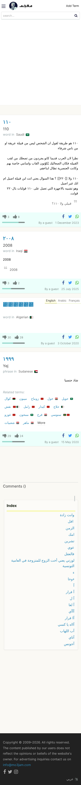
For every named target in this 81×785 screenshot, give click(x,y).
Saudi (20, 134)
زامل (27, 407)
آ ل (72, 598)
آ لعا (71, 605)
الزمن (70, 528)
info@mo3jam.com (17, 765)
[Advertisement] (40, 62)
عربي (70, 779)
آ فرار (70, 592)
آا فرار (69, 618)
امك (71, 534)
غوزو (8, 415)
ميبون (23, 399)
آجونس (69, 644)
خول (50, 399)
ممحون (24, 415)
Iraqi (20, 251)
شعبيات (10, 423)
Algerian (22, 317)
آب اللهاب (67, 631)
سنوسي (56, 415)
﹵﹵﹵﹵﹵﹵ (18, 304)
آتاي (71, 637)
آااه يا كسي (66, 624)
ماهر (26, 423)
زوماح (35, 399)
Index (12, 505)
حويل (65, 399)
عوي (71, 547)
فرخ (40, 415)
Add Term (72, 5)
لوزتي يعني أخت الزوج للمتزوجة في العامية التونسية (42, 563)
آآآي (71, 611)
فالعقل (69, 554)
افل (71, 521)
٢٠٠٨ (8, 238)
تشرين (69, 541)
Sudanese (26, 371)
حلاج (56, 407)
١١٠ (7, 122)
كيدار (42, 407)
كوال (8, 399)
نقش (8, 407)
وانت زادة (67, 515)
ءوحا (71, 579)
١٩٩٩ (8, 359)
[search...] (76, 15)
